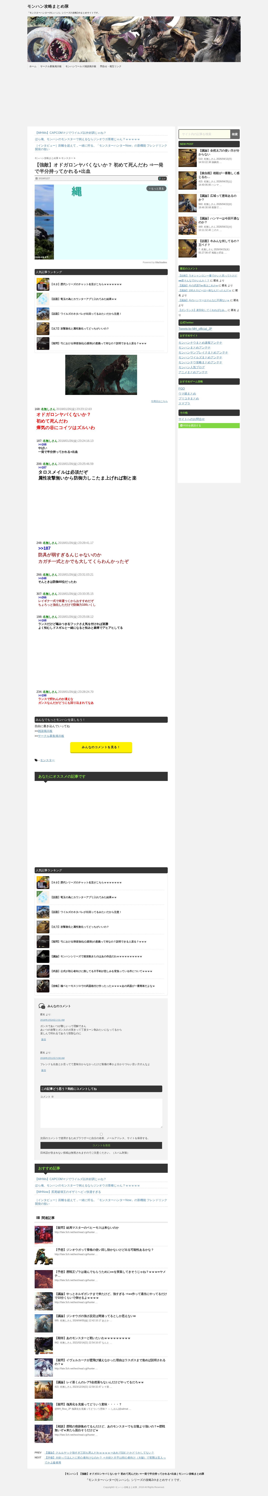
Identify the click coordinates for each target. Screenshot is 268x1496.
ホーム (32, 66)
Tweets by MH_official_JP (195, 328)
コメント (47, 1096)
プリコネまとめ (188, 398)
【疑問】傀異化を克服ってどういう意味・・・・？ (88, 1404)
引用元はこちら (159, 401)
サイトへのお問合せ (191, 419)
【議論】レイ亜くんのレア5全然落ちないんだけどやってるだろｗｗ (99, 1382)
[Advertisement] (134, 97)
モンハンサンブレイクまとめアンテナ (203, 352)
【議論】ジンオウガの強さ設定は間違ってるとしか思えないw (95, 1316)
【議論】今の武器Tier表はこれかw (198, 285)
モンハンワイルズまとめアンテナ (200, 357)
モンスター (47, 760)
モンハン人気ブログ (191, 367)
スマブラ (184, 403)
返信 (43, 1039)
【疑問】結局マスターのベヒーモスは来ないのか (87, 1227)
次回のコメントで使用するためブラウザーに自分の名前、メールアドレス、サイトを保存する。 (95, 1138)
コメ (162, 178)
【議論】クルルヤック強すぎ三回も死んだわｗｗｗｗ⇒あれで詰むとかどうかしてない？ (99, 1452)
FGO (181, 388)
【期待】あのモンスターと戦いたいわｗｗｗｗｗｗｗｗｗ (93, 1338)
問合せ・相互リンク (110, 66)
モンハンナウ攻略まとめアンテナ (200, 362)
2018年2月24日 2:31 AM (52, 1020)
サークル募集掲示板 (51, 66)
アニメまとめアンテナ (193, 372)
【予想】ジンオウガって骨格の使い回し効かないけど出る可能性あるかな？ (104, 1249)
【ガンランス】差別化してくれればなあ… (202, 310)
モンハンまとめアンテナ (194, 347)
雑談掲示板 (45, 731)
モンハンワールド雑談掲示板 (80, 66)
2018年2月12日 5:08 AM (52, 1058)
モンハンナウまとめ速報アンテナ (200, 342)
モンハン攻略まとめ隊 (48, 6)
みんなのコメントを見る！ (101, 747)
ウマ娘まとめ (187, 393)
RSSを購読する (191, 425)
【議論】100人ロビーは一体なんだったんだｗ (204, 290)
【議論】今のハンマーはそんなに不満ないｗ (204, 300)
